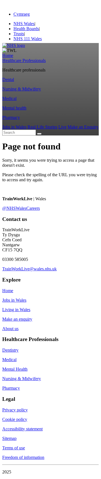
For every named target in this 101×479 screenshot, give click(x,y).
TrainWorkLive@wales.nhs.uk (29, 268)
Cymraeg (21, 14)
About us (10, 328)
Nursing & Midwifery (21, 89)
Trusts (18, 33)
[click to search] (39, 134)
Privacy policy (15, 409)
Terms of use (13, 447)
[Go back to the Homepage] (13, 45)
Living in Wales (16, 309)
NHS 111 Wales (27, 38)
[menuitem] (56, 38)
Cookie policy (14, 419)
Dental (8, 79)
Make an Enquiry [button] (83, 127)
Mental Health (14, 369)
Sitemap (9, 438)
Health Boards (26, 28)
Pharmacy (11, 117)
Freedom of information (23, 457)
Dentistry (10, 350)
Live (62, 127)
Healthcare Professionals (24, 60)
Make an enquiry (17, 319)
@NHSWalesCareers (21, 208)
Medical (9, 98)
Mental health (14, 108)
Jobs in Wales (14, 127)
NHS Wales (24, 23)
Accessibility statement (22, 428)
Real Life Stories (42, 127)
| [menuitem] (24, 23)
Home (7, 55)
